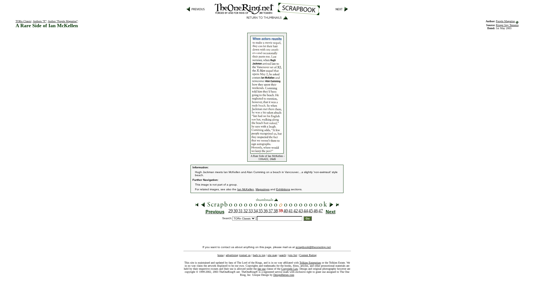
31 (240, 210)
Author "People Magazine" (63, 21)
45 (310, 210)
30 (235, 210)
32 (245, 210)
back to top (259, 255)
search (282, 255)
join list (292, 255)
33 (250, 210)
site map (272, 255)
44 (305, 210)
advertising (232, 255)
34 (255, 210)
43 (300, 210)
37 (270, 210)
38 (275, 210)
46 (315, 210)
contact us (245, 255)
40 (285, 210)
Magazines (263, 189)
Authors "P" (39, 21)
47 (320, 210)
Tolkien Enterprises (310, 262)
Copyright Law (289, 268)
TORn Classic (23, 21)
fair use (262, 268)
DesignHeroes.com (283, 274)
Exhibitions (283, 189)
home (220, 255)
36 (265, 210)
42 (295, 210)
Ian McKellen (245, 189)
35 (260, 210)
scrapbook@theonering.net (313, 247)
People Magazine (505, 21)
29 (230, 210)
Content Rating (308, 255)
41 (290, 210)
